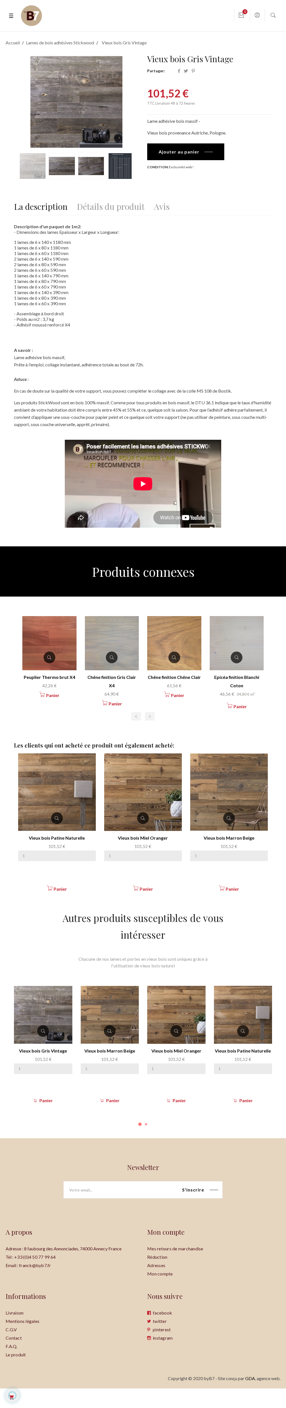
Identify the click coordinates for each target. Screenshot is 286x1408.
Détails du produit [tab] (111, 205)
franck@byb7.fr (35, 1265)
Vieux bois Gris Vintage (43, 1050)
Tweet (186, 71)
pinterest (162, 1329)
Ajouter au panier (179, 151)
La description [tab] (41, 205)
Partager (179, 71)
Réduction (157, 1257)
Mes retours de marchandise (175, 1248)
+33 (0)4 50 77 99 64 (35, 1257)
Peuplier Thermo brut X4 (49, 677)
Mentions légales (22, 1321)
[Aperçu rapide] (57, 818)
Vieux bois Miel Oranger (143, 837)
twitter (160, 1321)
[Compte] (257, 15)
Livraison (14, 1312)
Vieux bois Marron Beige (229, 837)
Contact (14, 1337)
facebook (162, 1312)
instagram (163, 1337)
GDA (250, 1378)
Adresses (156, 1265)
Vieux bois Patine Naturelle (57, 837)
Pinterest (193, 71)
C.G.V (11, 1329)
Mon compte (160, 1273)
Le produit (16, 1354)
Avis (162, 205)
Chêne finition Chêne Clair (174, 677)
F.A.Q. (12, 1346)
